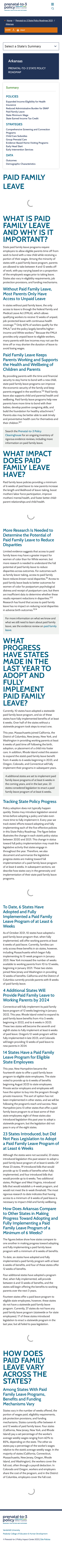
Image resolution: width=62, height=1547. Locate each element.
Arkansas (10, 24)
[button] (20, 30)
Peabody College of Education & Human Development (25, 1533)
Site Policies (45, 1539)
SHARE (8, 30)
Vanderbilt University (11, 1530)
